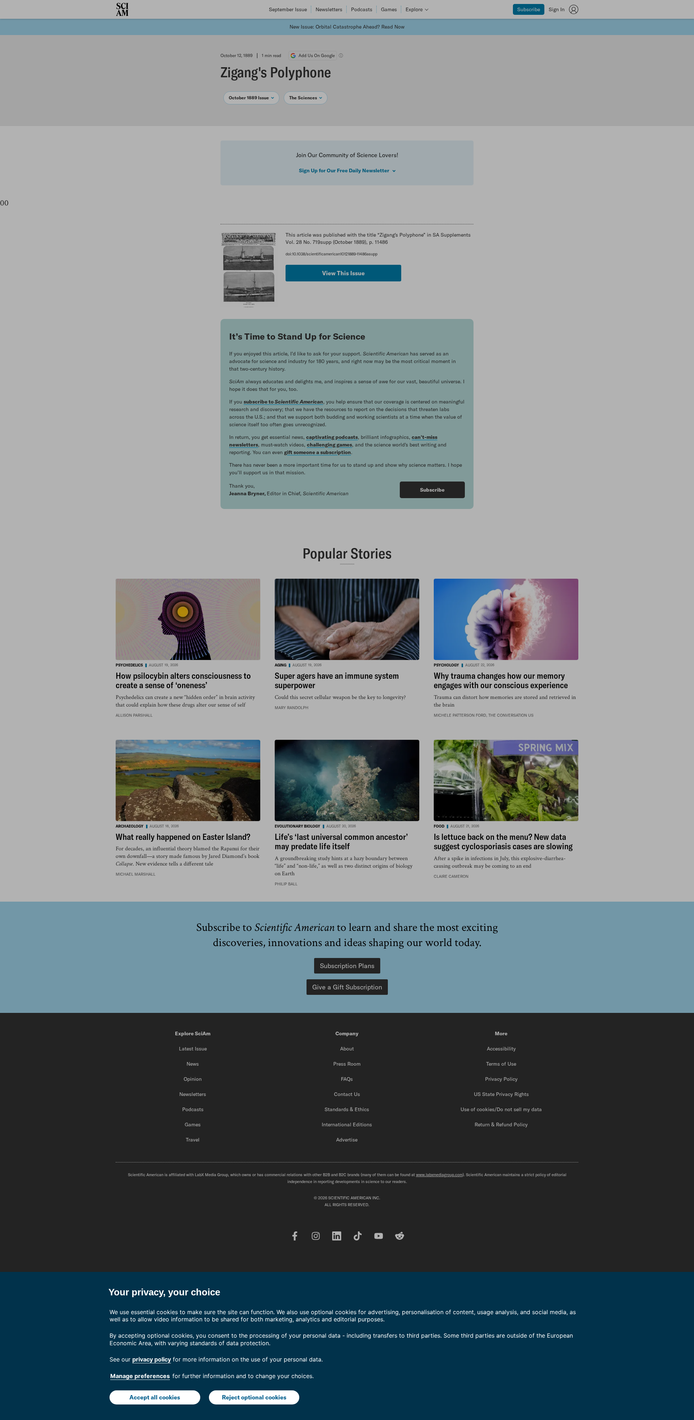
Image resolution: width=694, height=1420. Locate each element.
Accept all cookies (154, 1397)
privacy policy (151, 1359)
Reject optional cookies (254, 1397)
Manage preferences (140, 1376)
